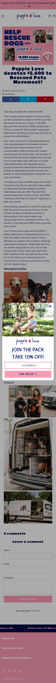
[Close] (50, 306)
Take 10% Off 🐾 (28, 374)
